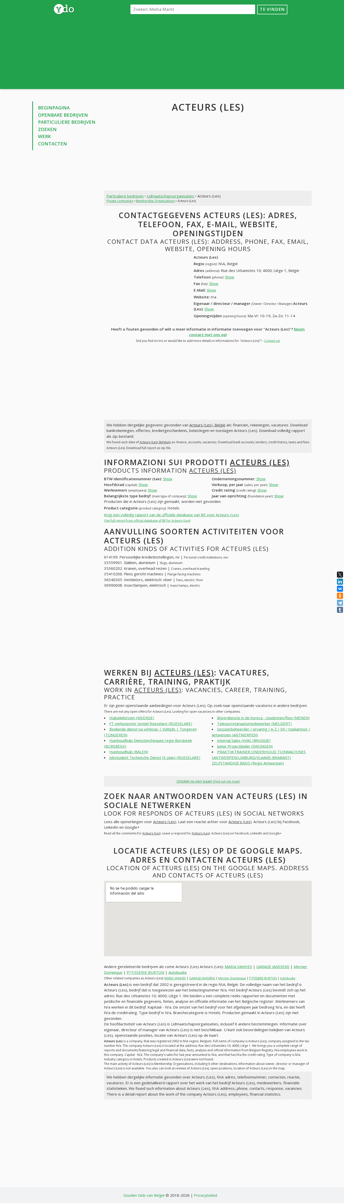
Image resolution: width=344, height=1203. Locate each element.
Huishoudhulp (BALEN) (128, 751)
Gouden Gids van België (144, 1195)
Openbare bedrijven (63, 115)
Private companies (120, 201)
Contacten (52, 144)
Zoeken (47, 129)
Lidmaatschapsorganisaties (170, 195)
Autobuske (177, 972)
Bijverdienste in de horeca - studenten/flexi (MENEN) (263, 717)
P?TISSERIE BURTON (145, 972)
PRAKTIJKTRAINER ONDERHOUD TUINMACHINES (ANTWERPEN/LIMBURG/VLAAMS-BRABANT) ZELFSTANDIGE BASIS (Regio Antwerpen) (259, 757)
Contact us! (272, 341)
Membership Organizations (155, 201)
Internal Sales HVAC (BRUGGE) (243, 740)
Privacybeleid (205, 1195)
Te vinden (272, 9)
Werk (44, 136)
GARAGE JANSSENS (272, 966)
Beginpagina (54, 108)
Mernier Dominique (232, 978)
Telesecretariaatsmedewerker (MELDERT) (254, 723)
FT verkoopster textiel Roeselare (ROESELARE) (150, 723)
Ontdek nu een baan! (208, 781)
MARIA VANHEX (238, 966)
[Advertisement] (208, 51)
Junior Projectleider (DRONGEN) (245, 746)
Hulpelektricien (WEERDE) (131, 717)
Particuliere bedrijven (66, 122)
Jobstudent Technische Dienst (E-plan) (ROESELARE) (154, 757)
